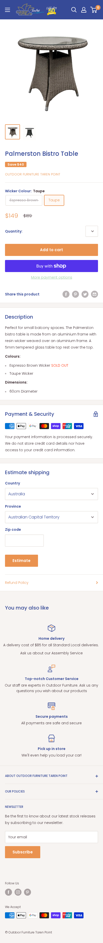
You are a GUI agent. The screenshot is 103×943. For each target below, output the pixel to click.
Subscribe (22, 852)
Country (12, 483)
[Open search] (74, 10)
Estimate (21, 560)
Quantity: (13, 231)
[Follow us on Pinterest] (27, 892)
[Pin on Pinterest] (75, 294)
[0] (94, 10)
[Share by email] (94, 294)
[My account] (83, 10)
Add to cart (51, 249)
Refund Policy (16, 582)
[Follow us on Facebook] (8, 892)
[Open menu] (7, 10)
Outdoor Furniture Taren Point (32, 174)
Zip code (13, 529)
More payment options (51, 277)
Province (13, 506)
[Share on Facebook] (66, 294)
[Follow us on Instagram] (18, 892)
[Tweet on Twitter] (85, 294)
